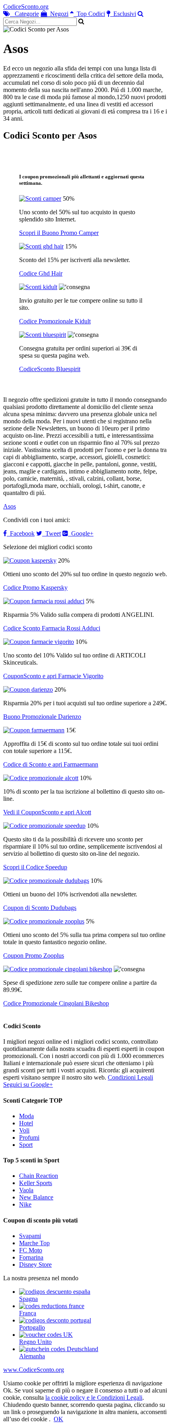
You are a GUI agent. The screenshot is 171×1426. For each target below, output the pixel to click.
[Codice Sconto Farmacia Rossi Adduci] (43, 601)
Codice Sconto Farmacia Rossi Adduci (51, 628)
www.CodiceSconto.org (33, 1369)
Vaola (26, 1190)
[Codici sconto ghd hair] (41, 246)
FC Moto (30, 1250)
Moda (26, 1116)
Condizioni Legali (130, 1077)
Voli (24, 1130)
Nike (25, 1204)
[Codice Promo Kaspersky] (29, 560)
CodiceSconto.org (26, 6)
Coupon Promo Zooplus (33, 955)
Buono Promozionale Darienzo (42, 716)
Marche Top (34, 1243)
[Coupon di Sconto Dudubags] (46, 880)
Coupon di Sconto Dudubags (39, 907)
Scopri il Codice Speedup (35, 867)
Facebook (21, 533)
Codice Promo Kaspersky (35, 587)
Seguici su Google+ (28, 1084)
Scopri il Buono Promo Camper (59, 232)
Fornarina (31, 1257)
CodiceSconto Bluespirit (49, 369)
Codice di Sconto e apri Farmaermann (50, 764)
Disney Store (35, 1264)
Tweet (51, 533)
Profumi (29, 1137)
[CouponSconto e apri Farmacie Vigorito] (38, 641)
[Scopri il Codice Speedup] (44, 825)
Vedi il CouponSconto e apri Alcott (47, 812)
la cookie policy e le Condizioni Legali (93, 1397)
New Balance (36, 1197)
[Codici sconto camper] (40, 198)
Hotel (26, 1123)
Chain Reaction (38, 1175)
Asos (9, 506)
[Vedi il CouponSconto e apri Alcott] (40, 778)
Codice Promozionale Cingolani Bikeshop (56, 1003)
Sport (26, 1144)
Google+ (80, 533)
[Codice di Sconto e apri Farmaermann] (33, 730)
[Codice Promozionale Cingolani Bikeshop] (57, 969)
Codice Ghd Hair (40, 273)
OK (58, 1419)
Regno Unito (35, 1341)
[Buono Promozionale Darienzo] (28, 689)
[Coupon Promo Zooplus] (43, 921)
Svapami (30, 1235)
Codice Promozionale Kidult (55, 321)
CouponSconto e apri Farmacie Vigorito (53, 676)
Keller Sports (35, 1183)
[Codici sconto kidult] (38, 287)
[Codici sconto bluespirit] (42, 334)
